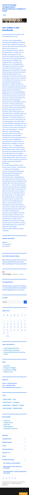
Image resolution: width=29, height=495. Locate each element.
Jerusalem (16, 402)
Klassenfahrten (8, 426)
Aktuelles (5, 435)
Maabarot (15, 405)
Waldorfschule (17, 408)
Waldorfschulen (7, 442)
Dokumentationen (7, 449)
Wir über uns (6, 452)
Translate (21, 274)
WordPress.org (8, 371)
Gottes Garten (7, 402)
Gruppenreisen (8, 422)
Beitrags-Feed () (9, 368)
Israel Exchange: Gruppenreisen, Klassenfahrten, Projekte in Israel (14, 8)
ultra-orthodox (7, 408)
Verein (4, 445)
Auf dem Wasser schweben (12, 350)
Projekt (21, 405)
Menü (4, 15)
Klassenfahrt (6, 405)
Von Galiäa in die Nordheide (11, 463)
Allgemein (7, 420)
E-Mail (6, 354)
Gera (14, 399)
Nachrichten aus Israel (10, 428)
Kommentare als (10, 370)
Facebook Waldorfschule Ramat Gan (14, 352)
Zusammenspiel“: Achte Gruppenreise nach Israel (14, 472)
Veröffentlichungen (8, 459)
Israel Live (7, 424)
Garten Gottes (7, 399)
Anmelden (7, 366)
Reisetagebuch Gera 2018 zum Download (12, 467)
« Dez (7, 336)
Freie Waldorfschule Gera (11, 348)
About (4, 456)
